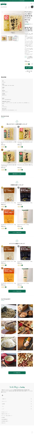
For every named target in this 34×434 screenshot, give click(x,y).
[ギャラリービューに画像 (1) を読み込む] (4, 38)
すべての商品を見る (17, 372)
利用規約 (3, 417)
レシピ (3, 408)
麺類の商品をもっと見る (17, 173)
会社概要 (3, 403)
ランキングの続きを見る (17, 232)
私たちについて (4, 401)
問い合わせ (3, 422)
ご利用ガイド (4, 398)
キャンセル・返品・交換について (7, 415)
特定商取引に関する (5, 421)
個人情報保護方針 (5, 419)
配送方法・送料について (6, 413)
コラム (3, 406)
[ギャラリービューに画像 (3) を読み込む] (16, 38)
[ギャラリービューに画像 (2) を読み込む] (10, 38)
